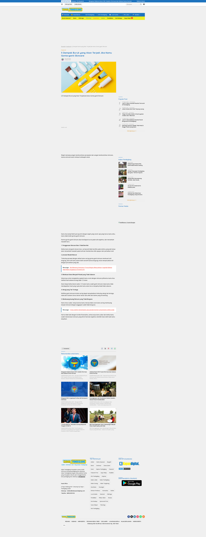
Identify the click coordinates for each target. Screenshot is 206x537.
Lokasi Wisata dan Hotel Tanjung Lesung (133, 109)
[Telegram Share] (111, 348)
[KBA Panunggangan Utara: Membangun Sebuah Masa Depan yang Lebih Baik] (103, 415)
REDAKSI (67, 521)
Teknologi (88, 18)
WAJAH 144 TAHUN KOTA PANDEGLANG (134, 186)
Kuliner (103, 18)
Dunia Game (107, 465)
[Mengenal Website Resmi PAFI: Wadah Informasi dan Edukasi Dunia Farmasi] (74, 362)
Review (110, 498)
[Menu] (62, 4)
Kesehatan (96, 18)
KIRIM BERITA (81, 521)
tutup (64, 525)
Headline (111, 472)
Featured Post (94, 472)
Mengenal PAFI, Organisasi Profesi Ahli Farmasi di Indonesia (74, 398)
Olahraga (81, 18)
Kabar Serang (94, 483)
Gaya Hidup (127, 18)
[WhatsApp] (140, 516)
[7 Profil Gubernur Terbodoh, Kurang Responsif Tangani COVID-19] (74, 415)
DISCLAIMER (104, 521)
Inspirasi (104, 476)
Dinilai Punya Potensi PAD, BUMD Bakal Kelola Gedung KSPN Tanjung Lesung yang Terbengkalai (135, 164)
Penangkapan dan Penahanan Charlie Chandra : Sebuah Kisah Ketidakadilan (102, 398)
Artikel (92, 462)
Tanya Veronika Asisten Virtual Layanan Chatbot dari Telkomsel (133, 114)
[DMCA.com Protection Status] (125, 468)
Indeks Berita (78, 4)
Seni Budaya (118, 18)
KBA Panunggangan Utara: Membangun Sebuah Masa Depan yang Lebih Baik (102, 425)
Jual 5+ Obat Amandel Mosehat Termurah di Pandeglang (133, 104)
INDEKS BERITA (137, 521)
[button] (140, 4)
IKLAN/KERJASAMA (126, 521)
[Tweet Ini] (105, 348)
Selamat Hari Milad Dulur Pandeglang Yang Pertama (135, 193)
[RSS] (143, 516)
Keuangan (101, 487)
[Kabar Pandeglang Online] (71, 9)
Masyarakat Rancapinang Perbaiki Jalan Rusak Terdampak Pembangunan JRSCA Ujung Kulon (135, 179)
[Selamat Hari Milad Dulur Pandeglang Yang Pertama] (121, 194)
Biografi (109, 462)
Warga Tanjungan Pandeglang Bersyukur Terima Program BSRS (136, 171)
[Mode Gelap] (144, 4)
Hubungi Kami (68, 4)
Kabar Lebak (94, 480)
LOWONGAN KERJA (114, 521)
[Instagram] (137, 516)
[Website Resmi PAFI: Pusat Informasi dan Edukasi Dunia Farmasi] (103, 362)
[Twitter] (131, 516)
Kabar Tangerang (104, 483)
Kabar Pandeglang (104, 480)
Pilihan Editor (102, 498)
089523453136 (71, 493)
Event (92, 469)
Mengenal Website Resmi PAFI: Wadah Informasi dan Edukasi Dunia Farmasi (86, 1)
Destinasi (98, 465)
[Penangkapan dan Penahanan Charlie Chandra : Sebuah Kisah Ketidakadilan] (103, 389)
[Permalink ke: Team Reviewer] (62, 59)
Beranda (63, 46)
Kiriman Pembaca (95, 490)
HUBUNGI (74, 521)
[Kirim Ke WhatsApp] (115, 348)
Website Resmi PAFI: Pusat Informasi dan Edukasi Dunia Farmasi (131, 1)
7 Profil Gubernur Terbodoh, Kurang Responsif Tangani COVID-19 (73, 425)
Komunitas (105, 490)
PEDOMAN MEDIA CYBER (93, 521)
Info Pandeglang (95, 476)
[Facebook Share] (102, 348)
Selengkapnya (131, 131)
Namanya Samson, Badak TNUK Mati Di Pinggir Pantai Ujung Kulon (132, 126)
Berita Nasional (66, 18)
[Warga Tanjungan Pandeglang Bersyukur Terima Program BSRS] (123, 172)
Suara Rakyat (94, 505)
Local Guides (94, 494)
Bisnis (74, 18)
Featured (68, 46)
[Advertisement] (103, 33)
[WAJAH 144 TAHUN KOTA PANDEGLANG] (121, 187)
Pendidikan (110, 18)
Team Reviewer (68, 58)
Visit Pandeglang (95, 508)
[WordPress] (134, 516)
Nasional (102, 494)
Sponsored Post (104, 501)
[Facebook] (128, 516)
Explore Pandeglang (101, 469)
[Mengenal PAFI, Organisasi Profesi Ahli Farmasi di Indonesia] (74, 389)
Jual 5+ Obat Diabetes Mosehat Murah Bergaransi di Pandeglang (132, 120)
